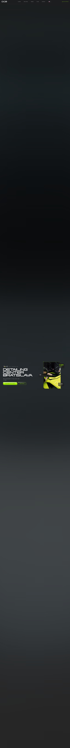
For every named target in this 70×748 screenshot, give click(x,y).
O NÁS (38, 1)
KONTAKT (43, 1)
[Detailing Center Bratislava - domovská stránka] (4, 1)
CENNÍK (32, 1)
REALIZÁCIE (26, 1)
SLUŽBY (19, 1)
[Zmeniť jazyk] (49, 1)
